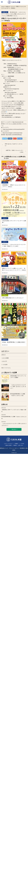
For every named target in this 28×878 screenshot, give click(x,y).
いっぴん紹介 (4, 362)
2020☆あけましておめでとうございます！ (13, 143)
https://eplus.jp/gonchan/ (10, 84)
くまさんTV (4, 359)
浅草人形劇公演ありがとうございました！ (13, 296)
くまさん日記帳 (5, 356)
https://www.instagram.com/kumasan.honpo (13, 132)
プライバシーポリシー (13, 445)
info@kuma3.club (9, 114)
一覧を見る (13, 427)
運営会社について (5, 445)
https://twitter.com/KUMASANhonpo (14, 133)
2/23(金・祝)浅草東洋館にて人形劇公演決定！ (14, 340)
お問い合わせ (20, 442)
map (22, 69)
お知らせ (3, 353)
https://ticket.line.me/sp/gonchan (12, 88)
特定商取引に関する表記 (21, 445)
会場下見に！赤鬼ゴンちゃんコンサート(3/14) (14, 149)
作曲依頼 (15, 442)
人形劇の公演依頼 (8, 442)
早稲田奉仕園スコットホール (14, 67)
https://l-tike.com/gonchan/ (11, 92)
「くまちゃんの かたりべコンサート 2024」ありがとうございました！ (18, 384)
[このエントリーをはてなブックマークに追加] (19, 137)
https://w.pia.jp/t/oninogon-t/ (11, 79)
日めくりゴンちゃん (6, 365)
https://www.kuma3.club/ (18, 121)
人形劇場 (16, 441)
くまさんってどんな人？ (8, 441)
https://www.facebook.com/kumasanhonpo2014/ (14, 128)
